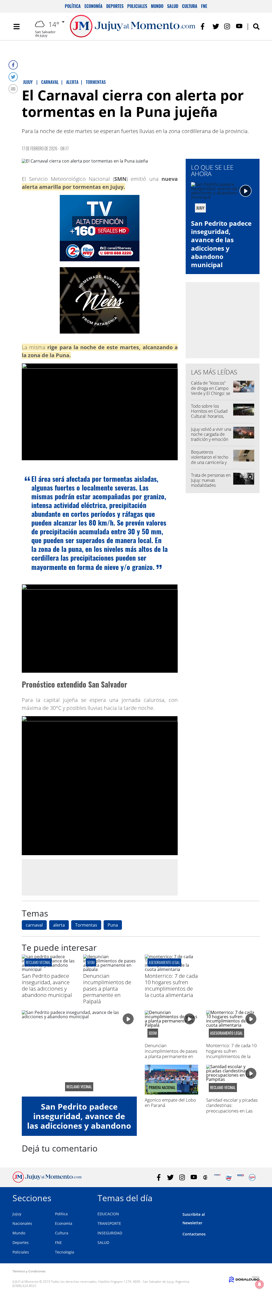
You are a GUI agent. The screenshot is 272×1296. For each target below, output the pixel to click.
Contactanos (194, 1234)
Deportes (115, 6)
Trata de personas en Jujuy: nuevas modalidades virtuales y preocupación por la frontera (211, 488)
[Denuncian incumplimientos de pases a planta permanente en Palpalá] (110, 969)
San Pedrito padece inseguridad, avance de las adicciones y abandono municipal (221, 244)
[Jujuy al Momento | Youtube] (239, 26)
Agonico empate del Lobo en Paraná (170, 1102)
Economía (93, 6)
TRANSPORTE (109, 1223)
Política (73, 6)
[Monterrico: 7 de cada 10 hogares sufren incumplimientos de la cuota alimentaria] (171, 969)
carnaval (34, 925)
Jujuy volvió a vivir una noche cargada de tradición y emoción (211, 434)
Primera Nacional (162, 1087)
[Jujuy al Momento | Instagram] (227, 26)
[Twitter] (13, 77)
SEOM (91, 962)
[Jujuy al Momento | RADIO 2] (240, 1177)
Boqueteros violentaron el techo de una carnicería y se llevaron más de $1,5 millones (209, 462)
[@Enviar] (13, 88)
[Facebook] (13, 65)
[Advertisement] (99, 877)
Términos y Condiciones (28, 1271)
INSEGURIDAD (109, 1232)
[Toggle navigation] (16, 26)
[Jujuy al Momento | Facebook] (204, 26)
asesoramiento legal (164, 962)
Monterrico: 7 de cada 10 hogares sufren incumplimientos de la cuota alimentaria (171, 985)
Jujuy (16, 1213)
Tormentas (86, 925)
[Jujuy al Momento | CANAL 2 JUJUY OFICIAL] (205, 1177)
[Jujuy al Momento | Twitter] (215, 26)
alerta (59, 925)
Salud (172, 6)
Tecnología (64, 1252)
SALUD (103, 1242)
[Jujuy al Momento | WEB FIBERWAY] (229, 1177)
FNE (204, 6)
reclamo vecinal (38, 962)
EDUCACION (108, 1213)
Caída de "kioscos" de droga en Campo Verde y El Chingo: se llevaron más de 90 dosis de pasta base (210, 393)
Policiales (137, 6)
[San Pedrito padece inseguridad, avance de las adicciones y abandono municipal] (48, 969)
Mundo (157, 6)
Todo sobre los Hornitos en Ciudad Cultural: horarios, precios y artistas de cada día (209, 416)
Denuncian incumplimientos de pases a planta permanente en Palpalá (107, 988)
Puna (113, 925)
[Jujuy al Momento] (47, 1181)
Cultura (189, 6)
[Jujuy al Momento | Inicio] (253, 1197)
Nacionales (22, 1223)
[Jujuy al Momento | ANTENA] (217, 1177)
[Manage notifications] (259, 1284)
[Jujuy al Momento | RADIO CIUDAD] (252, 1177)
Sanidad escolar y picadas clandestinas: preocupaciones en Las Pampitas (232, 1108)
